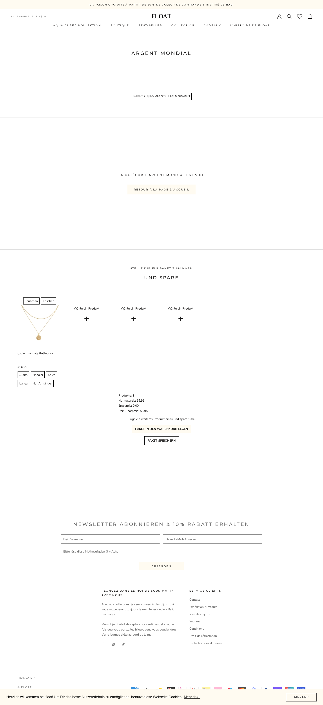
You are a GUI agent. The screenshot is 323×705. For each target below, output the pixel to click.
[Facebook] (103, 644)
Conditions (196, 629)
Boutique (120, 25)
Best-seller (150, 25)
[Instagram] (113, 644)
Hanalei (38, 375)
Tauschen (31, 301)
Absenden (161, 566)
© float (25, 687)
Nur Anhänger (42, 383)
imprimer (195, 621)
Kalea (51, 375)
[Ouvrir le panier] (310, 16)
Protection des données (205, 643)
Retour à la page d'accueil (161, 189)
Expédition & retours (203, 607)
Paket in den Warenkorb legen (161, 429)
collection (182, 25)
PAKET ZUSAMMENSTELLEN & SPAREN (161, 96)
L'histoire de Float (250, 25)
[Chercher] (289, 16)
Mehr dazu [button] (192, 697)
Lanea (23, 383)
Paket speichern (162, 441)
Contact (194, 600)
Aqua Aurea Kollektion (77, 25)
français (25, 677)
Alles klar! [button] (301, 697)
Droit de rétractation (203, 636)
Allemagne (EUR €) (26, 16)
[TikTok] (123, 644)
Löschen (48, 301)
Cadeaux (212, 25)
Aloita (23, 375)
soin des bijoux (199, 614)
